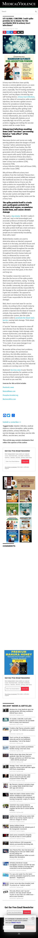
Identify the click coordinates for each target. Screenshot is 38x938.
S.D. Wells (15, 29)
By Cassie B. (19, 801)
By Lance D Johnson (21, 870)
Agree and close (19, 927)
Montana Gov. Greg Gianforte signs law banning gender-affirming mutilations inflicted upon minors (21, 711)
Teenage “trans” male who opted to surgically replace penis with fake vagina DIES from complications (22, 767)
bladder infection (20, 426)
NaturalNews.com (9, 391)
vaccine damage (8, 433)
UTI (28, 431)
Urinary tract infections (26, 97)
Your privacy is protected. (11, 467)
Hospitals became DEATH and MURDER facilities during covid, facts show (21, 748)
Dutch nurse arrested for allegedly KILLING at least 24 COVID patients (20, 835)
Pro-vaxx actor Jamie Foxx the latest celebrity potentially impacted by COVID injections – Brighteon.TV (22, 876)
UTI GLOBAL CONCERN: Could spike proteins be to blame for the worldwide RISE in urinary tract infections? (22, 720)
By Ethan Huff (20, 734)
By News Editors (20, 821)
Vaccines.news (16, 370)
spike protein (28, 428)
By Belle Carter (20, 715)
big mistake (16, 216)
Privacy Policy (16, 922)
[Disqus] (19, 573)
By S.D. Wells (20, 724)
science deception (16, 428)
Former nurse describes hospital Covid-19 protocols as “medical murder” (22, 884)
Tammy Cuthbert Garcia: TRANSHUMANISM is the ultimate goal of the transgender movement (22, 827)
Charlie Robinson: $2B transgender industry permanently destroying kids (21, 843)
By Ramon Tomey (21, 780)
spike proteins (8, 431)
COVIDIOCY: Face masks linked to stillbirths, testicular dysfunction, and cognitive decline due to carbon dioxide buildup (22, 807)
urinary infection (20, 431)
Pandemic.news (8, 387)
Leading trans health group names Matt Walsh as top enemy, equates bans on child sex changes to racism (22, 817)
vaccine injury (20, 433)
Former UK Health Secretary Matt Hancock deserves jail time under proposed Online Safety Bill (20, 776)
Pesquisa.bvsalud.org (10, 395)
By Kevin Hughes (21, 831)
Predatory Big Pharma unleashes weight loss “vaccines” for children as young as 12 (22, 730)
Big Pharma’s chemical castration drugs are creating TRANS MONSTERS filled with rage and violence (22, 786)
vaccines (22, 435)
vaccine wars (13, 435)
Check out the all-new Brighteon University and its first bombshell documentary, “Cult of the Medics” (20, 739)
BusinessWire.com (9, 399)
